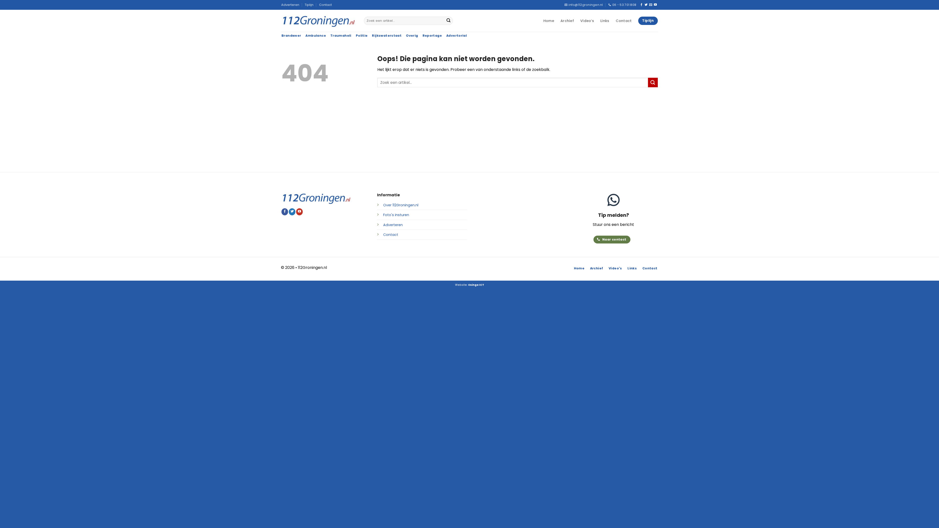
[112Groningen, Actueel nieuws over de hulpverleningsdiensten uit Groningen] (319, 21)
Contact (325, 5)
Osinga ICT (476, 285)
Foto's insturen (396, 214)
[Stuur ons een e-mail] (650, 5)
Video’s (587, 20)
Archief (567, 20)
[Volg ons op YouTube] (655, 5)
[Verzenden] (448, 21)
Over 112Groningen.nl (400, 205)
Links (604, 20)
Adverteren (290, 5)
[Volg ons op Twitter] (646, 5)
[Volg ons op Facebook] (641, 5)
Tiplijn (309, 5)
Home (548, 20)
